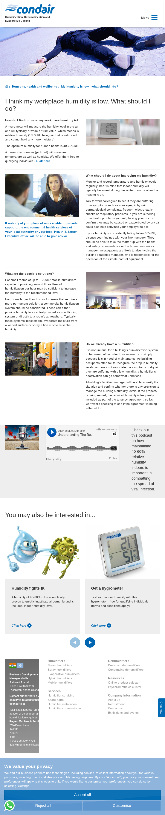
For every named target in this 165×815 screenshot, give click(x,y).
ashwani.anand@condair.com (29, 690)
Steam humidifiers (60, 665)
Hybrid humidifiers (60, 678)
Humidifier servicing (61, 695)
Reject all (43, 805)
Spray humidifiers (59, 669)
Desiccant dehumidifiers (124, 665)
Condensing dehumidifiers (126, 669)
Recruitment (116, 704)
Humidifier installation (62, 704)
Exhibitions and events (123, 712)
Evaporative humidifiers (63, 674)
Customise (122, 805)
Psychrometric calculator (124, 687)
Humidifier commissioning (65, 708)
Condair (30, 9)
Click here (19, 625)
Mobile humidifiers (60, 682)
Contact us (115, 708)
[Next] (90, 642)
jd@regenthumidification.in (28, 744)
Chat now (161, 707)
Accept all (82, 795)
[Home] (6, 86)
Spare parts (56, 699)
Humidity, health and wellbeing (34, 86)
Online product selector (124, 682)
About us (114, 699)
